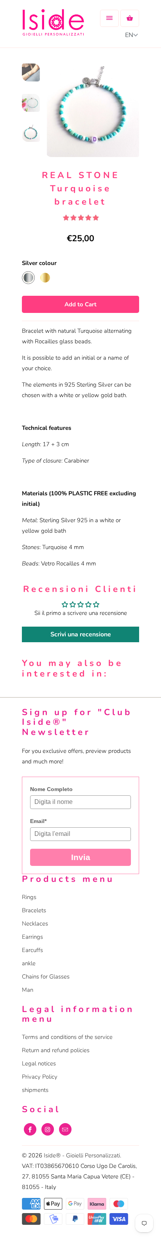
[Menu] (109, 18)
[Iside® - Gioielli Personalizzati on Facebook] (30, 1129)
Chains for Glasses (46, 976)
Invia (80, 857)
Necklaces (35, 923)
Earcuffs (32, 950)
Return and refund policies (55, 1050)
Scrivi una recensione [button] (80, 634)
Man (27, 990)
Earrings (32, 937)
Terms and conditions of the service (67, 1037)
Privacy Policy (39, 1077)
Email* (38, 821)
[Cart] (129, 18)
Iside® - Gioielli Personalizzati (82, 1155)
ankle (29, 963)
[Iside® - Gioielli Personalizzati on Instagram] (47, 1129)
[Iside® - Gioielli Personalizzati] (53, 27)
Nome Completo (51, 789)
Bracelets (34, 910)
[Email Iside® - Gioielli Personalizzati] (65, 1129)
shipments (35, 1090)
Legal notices (39, 1063)
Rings (29, 897)
